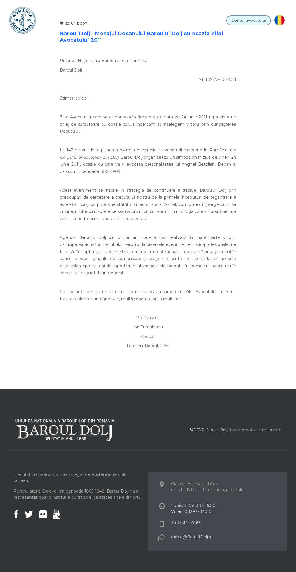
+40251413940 (185, 522)
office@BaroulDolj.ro (192, 537)
